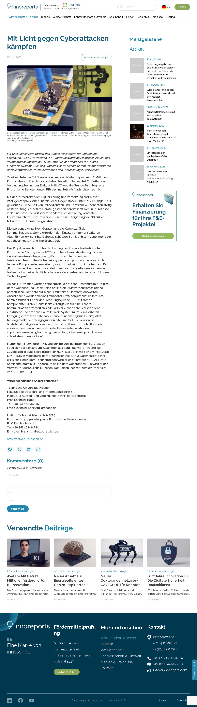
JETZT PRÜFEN (66, 671)
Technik (107, 644)
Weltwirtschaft (112, 650)
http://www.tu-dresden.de (25, 439)
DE (168, 7)
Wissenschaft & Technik (119, 638)
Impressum (165, 700)
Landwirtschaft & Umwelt (121, 656)
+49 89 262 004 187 (168, 658)
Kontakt (182, 7)
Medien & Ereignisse (117, 662)
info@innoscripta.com (170, 670)
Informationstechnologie (96, 57)
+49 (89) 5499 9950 (168, 664)
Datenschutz (183, 700)
